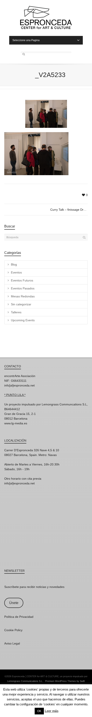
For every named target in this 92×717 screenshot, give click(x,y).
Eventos (16, 272)
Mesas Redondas (23, 296)
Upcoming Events (23, 320)
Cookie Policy (13, 630)
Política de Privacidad (18, 616)
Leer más (51, 711)
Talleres (16, 312)
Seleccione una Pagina (26, 40)
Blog (14, 264)
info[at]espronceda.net (19, 385)
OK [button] (39, 711)
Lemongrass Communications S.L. (25, 681)
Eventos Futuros (22, 280)
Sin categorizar (21, 304)
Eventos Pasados (22, 288)
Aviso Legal (12, 643)
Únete (13, 603)
